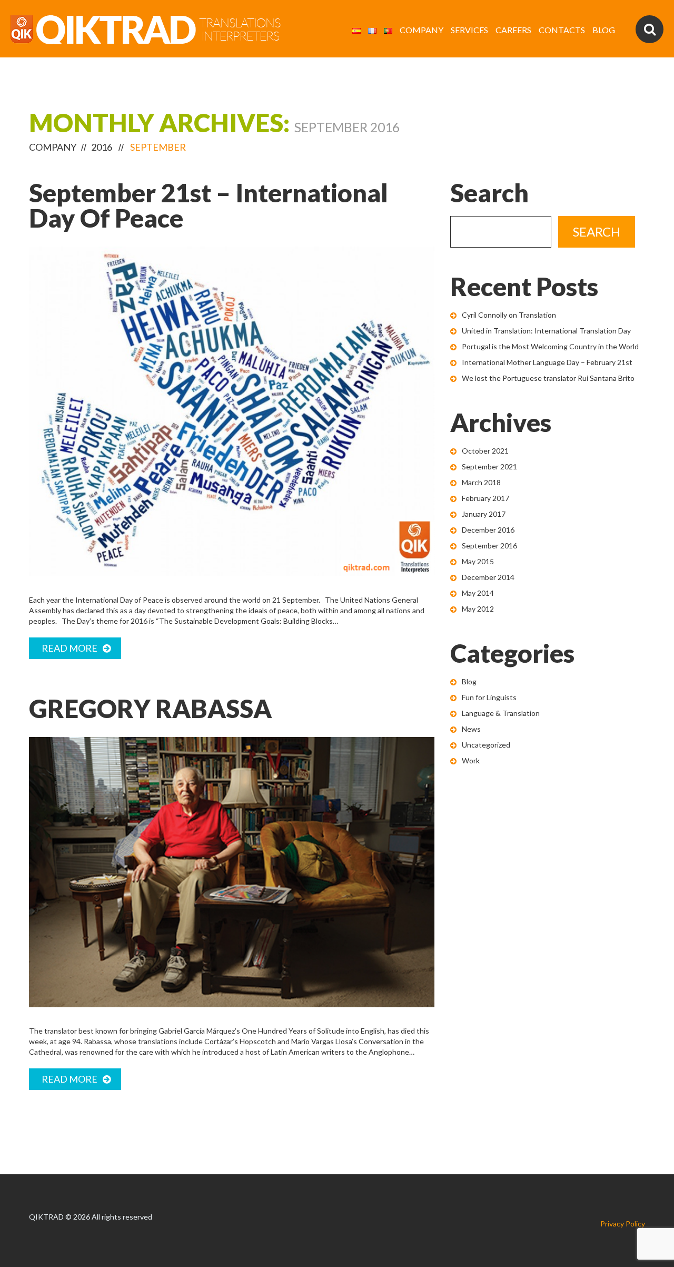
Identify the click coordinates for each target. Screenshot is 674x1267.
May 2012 (478, 608)
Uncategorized (486, 744)
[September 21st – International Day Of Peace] (231, 411)
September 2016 (489, 545)
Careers (513, 30)
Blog (603, 30)
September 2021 (489, 466)
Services (469, 30)
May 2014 (478, 592)
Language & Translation (501, 713)
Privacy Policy (622, 1223)
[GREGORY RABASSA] (231, 872)
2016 (101, 147)
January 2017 (484, 513)
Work (471, 760)
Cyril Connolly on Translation (509, 314)
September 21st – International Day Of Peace (208, 205)
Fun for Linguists (489, 697)
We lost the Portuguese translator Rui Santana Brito (548, 378)
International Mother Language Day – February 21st (547, 362)
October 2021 (485, 450)
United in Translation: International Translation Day (546, 330)
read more (69, 648)
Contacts (562, 30)
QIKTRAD (46, 1216)
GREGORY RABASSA (150, 708)
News (471, 728)
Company (421, 30)
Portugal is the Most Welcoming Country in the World (550, 346)
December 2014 (488, 577)
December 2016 (488, 529)
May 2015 (478, 561)
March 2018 (481, 482)
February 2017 (485, 498)
